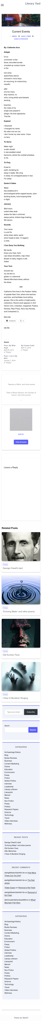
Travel (6, 818)
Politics (7, 806)
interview (8, 783)
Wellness (8, 823)
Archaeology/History (12, 752)
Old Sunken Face (11, 654)
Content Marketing (11, 763)
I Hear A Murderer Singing (15, 697)
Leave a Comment (21, 39)
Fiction (7, 778)
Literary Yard (32, 3)
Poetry (9, 19)
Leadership (8, 786)
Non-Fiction (9, 801)
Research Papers (11, 809)
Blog (6, 755)
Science (7, 812)
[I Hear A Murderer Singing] (21, 676)
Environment (9, 772)
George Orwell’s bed (13, 567)
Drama (7, 766)
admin (14, 36)
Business (8, 760)
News (6, 798)
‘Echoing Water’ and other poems (19, 611)
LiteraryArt (8, 792)
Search (7, 725)
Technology (9, 815)
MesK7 (25, 1018)
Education (8, 769)
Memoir (7, 795)
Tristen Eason (9, 887)
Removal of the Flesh (26, 887)
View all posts (21, 442)
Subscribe (31, 712)
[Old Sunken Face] (21, 633)
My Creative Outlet (27, 345)
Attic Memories (10, 851)
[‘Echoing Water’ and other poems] (21, 589)
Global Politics (10, 780)
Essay (6, 775)
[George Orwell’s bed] (21, 546)
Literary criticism (10, 789)
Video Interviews (11, 821)
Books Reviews (10, 758)
